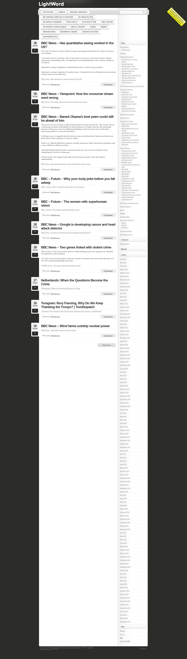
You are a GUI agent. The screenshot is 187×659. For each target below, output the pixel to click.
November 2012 (125, 621)
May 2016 (123, 502)
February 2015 (125, 550)
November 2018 (125, 399)
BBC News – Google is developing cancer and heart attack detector (78, 226)
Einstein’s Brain (125, 217)
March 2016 (124, 508)
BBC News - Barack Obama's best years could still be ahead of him (65, 164)
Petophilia (125, 169)
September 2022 (125, 286)
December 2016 (125, 478)
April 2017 (123, 464)
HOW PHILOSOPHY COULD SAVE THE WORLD (65, 647)
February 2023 (125, 272)
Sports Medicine (127, 183)
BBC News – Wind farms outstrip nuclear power (75, 326)
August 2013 (124, 611)
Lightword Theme (45, 649)
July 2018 (123, 413)
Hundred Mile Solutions (129, 157)
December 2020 (125, 337)
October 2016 (124, 485)
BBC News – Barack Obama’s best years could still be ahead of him (77, 118)
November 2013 (125, 601)
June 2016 (123, 498)
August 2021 (124, 320)
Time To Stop (126, 137)
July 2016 (123, 495)
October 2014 (124, 563)
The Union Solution (126, 89)
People (124, 223)
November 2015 (125, 522)
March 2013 (124, 618)
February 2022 (125, 307)
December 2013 (125, 597)
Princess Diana (126, 171)
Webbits (122, 213)
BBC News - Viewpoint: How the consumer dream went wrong (64, 102)
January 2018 (124, 433)
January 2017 (124, 474)
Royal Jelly (125, 176)
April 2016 (123, 505)
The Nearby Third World (130, 135)
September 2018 (125, 406)
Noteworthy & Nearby (127, 220)
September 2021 (125, 317)
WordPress (91, 647)
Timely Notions (125, 148)
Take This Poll (126, 185)
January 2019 (124, 392)
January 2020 (124, 351)
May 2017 (123, 461)
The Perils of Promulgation (130, 190)
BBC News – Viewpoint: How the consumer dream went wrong (77, 95)
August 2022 (124, 290)
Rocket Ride (126, 174)
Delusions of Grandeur (127, 114)
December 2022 (125, 279)
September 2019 (125, 365)
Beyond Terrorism (127, 64)
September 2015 (125, 529)
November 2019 (125, 358)
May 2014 (123, 580)
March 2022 (124, 303)
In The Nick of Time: (127, 121)
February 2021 (125, 331)
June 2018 (123, 416)
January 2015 (124, 553)
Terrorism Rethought (128, 108)
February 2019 (125, 389)
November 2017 (125, 440)
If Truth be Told (127, 160)
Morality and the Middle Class (131, 75)
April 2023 (123, 266)
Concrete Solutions (126, 231)
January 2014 (124, 594)
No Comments (108, 84)
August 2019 (124, 368)
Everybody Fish (127, 94)
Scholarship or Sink (128, 133)
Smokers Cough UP (128, 181)
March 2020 (124, 344)
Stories (122, 210)
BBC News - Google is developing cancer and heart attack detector (65, 232)
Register (122, 631)
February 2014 (125, 591)
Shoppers (125, 227)
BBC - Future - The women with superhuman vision (60, 210)
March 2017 (124, 467)
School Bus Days (127, 199)
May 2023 (123, 262)
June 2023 (123, 259)
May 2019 (123, 379)
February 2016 (125, 512)
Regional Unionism (128, 101)
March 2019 (124, 385)
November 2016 (125, 481)
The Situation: (124, 47)
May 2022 (123, 296)
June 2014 (123, 577)
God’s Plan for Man (128, 155)
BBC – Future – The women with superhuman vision (74, 203)
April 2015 (123, 543)
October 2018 (124, 402)
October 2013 (124, 604)
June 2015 (123, 536)
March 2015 (124, 546)
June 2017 (123, 457)
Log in (122, 634)
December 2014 (125, 556)
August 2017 (124, 450)
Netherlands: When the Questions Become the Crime (74, 282)
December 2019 (125, 355)
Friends (124, 225)
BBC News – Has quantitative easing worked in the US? (77, 45)
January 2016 (124, 515)
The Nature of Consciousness (129, 203)
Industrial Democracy (127, 57)
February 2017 (125, 471)
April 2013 (123, 614)
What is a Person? (125, 206)
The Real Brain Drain (128, 66)
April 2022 (123, 300)
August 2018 (124, 409)
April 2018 (123, 423)
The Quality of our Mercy (130, 68)
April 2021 (123, 324)
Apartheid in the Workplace (130, 140)
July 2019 (123, 372)
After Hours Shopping (129, 80)
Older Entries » (106, 345)
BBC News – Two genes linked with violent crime (76, 247)
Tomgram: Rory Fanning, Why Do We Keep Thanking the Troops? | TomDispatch (72, 305)
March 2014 (124, 587)
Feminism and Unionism (129, 97)
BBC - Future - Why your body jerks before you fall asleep (62, 187)
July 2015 (123, 532)
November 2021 (125, 314)
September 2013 (125, 608)
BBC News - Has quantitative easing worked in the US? (61, 79)
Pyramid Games (127, 99)
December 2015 (125, 519)
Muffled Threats (127, 162)
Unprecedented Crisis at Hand (131, 194)
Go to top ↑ (143, 648)
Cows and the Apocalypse (130, 153)
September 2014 (125, 567)
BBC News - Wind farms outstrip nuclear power (58, 330)
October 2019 (124, 361)
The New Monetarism (129, 78)
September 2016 (125, 488)
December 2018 (125, 396)
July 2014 (123, 573)
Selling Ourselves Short (129, 104)
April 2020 (123, 341)
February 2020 (125, 348)
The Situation (126, 49)
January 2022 (124, 310)
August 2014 (124, 570)
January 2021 (124, 334)
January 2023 (124, 276)
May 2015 (123, 539)
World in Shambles (128, 197)
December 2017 (125, 437)
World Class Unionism (129, 110)
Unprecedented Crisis (128, 192)
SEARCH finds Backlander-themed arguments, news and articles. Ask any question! (176, 16)
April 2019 (123, 382)
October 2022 (124, 283)
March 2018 (124, 426)
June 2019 (123, 375)
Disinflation (125, 92)
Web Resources (55, 84)
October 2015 (124, 526)
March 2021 (124, 327)
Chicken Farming (127, 82)
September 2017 (125, 447)
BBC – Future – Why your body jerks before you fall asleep (78, 180)
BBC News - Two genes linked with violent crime (62, 265)
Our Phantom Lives (126, 234)
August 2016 (124, 491)
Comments (125, 641)
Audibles (123, 53)
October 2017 (124, 443)
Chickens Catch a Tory (129, 150)
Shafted (124, 106)
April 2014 (123, 584)
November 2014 (125, 560)
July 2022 (123, 293)
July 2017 (123, 454)
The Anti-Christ (127, 188)
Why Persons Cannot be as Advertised (132, 86)
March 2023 (124, 269)
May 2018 (123, 420)
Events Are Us (124, 118)
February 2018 (125, 430)
